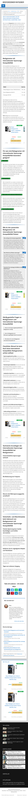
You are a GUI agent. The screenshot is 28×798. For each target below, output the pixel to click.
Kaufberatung (13, 11)
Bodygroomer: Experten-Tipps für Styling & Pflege (15, 738)
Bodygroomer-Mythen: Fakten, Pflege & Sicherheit (15, 731)
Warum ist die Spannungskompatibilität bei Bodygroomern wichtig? (13, 328)
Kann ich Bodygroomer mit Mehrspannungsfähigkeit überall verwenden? (13, 334)
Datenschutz (19, 795)
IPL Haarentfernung (16, 790)
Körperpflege (4, 790)
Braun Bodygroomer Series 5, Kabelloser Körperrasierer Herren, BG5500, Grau (16, 296)
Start (9, 11)
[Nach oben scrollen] (26, 796)
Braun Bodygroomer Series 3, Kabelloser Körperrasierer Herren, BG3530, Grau (13, 677)
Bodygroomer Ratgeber (13, 2)
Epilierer (21, 790)
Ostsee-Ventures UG (10, 795)
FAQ (18, 11)
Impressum (25, 795)
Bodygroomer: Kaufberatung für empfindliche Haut (16, 735)
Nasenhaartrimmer (14, 791)
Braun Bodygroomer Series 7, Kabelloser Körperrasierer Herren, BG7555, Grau (16, 129)
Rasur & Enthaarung (10, 790)
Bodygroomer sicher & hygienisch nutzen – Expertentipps (15, 742)
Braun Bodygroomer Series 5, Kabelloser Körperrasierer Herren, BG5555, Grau (16, 424)
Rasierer (24, 790)
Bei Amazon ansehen (16, 140)
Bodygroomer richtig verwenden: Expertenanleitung (13, 728)
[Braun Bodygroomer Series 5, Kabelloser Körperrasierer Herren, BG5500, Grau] (13, 702)
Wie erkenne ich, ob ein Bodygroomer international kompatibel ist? (12, 339)
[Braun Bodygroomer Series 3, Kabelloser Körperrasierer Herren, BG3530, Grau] (13, 674)
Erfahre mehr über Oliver (19, 621)
